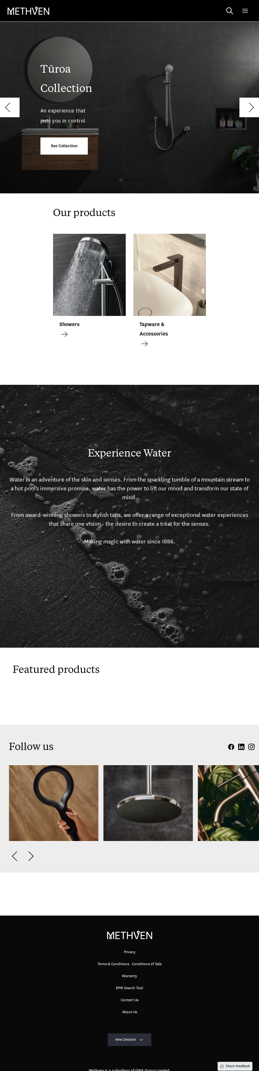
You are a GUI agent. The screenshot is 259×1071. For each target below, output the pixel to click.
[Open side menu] (245, 11)
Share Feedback (238, 1066)
